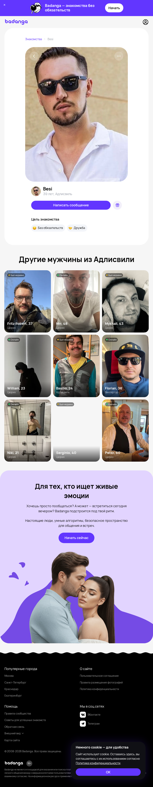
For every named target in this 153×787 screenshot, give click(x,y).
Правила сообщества (17, 713)
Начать (114, 8)
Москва (9, 675)
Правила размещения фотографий (101, 682)
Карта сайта (12, 740)
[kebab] (118, 56)
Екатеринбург (13, 695)
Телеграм (93, 723)
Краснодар (11, 689)
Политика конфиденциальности (99, 689)
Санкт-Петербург (15, 682)
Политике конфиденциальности (98, 763)
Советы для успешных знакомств (25, 720)
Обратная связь (14, 727)
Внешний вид (12, 733)
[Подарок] (117, 205)
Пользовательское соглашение (99, 675)
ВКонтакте (94, 714)
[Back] (34, 56)
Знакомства (33, 39)
